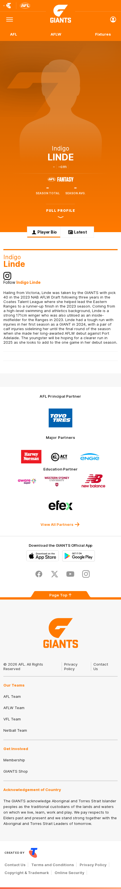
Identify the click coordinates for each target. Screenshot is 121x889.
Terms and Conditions (52, 864)
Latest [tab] (80, 232)
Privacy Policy (71, 666)
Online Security (69, 872)
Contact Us (15, 864)
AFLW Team (13, 707)
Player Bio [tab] (47, 232)
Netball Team (15, 730)
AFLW (56, 34)
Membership (14, 760)
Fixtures (103, 34)
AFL (13, 34)
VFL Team (12, 719)
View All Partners (57, 524)
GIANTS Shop (15, 771)
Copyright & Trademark (27, 872)
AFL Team (12, 696)
